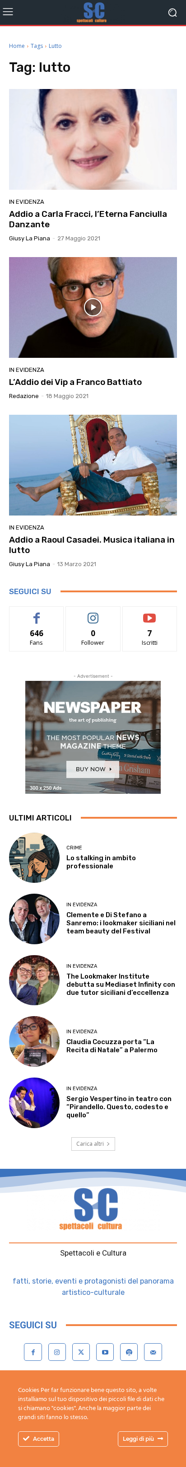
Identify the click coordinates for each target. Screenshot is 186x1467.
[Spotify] (129, 1352)
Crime (74, 847)
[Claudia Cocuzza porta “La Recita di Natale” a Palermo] (34, 1041)
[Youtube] (105, 1352)
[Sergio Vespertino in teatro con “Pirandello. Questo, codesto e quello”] (34, 1103)
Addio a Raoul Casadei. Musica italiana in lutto (92, 544)
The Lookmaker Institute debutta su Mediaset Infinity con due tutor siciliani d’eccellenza (120, 984)
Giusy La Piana (29, 238)
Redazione (24, 396)
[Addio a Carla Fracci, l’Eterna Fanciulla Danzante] (93, 139)
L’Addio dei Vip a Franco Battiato (75, 382)
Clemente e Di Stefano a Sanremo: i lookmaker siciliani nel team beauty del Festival (121, 923)
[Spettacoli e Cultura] (92, 12)
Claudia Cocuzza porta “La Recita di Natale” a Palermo (112, 1046)
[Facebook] (33, 1352)
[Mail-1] (153, 1352)
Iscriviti (150, 613)
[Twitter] (81, 1352)
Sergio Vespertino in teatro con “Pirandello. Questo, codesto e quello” (119, 1107)
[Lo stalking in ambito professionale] (34, 858)
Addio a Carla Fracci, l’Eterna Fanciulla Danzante (88, 219)
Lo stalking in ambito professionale (101, 862)
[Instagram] (57, 1352)
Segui (93, 613)
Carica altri (90, 1144)
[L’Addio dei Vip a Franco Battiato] (93, 307)
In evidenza (26, 202)
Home (17, 46)
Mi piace (36, 613)
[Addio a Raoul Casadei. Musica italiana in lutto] (93, 465)
